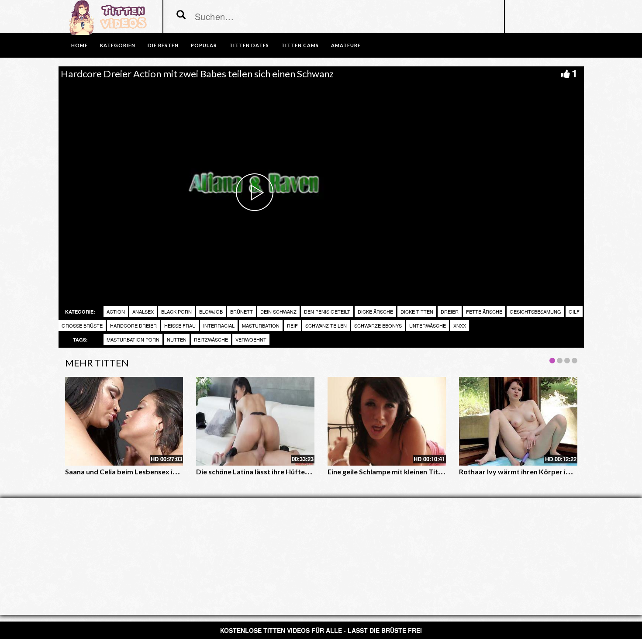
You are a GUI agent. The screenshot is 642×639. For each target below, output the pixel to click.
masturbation (261, 325)
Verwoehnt (250, 339)
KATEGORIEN (117, 45)
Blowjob (211, 311)
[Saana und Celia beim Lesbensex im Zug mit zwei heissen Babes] (124, 421)
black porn (176, 311)
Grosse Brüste (82, 325)
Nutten (176, 339)
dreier (450, 311)
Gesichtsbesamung (535, 311)
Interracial (219, 325)
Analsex (143, 311)
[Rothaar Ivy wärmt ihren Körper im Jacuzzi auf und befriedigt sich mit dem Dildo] (518, 421)
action (116, 311)
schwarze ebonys (378, 325)
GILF (574, 311)
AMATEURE (346, 45)
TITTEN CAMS (300, 45)
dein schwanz (278, 311)
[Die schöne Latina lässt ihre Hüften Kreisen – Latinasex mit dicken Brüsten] (255, 421)
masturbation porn (133, 339)
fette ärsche (484, 311)
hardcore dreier (133, 325)
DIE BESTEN (163, 45)
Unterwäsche (427, 325)
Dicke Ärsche (375, 311)
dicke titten (416, 311)
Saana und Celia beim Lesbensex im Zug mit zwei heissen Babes (167, 471)
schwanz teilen (326, 325)
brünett (241, 311)
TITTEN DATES (249, 45)
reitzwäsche (211, 339)
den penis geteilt (327, 311)
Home (79, 45)
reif (292, 325)
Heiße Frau (180, 325)
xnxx (459, 325)
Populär (204, 45)
